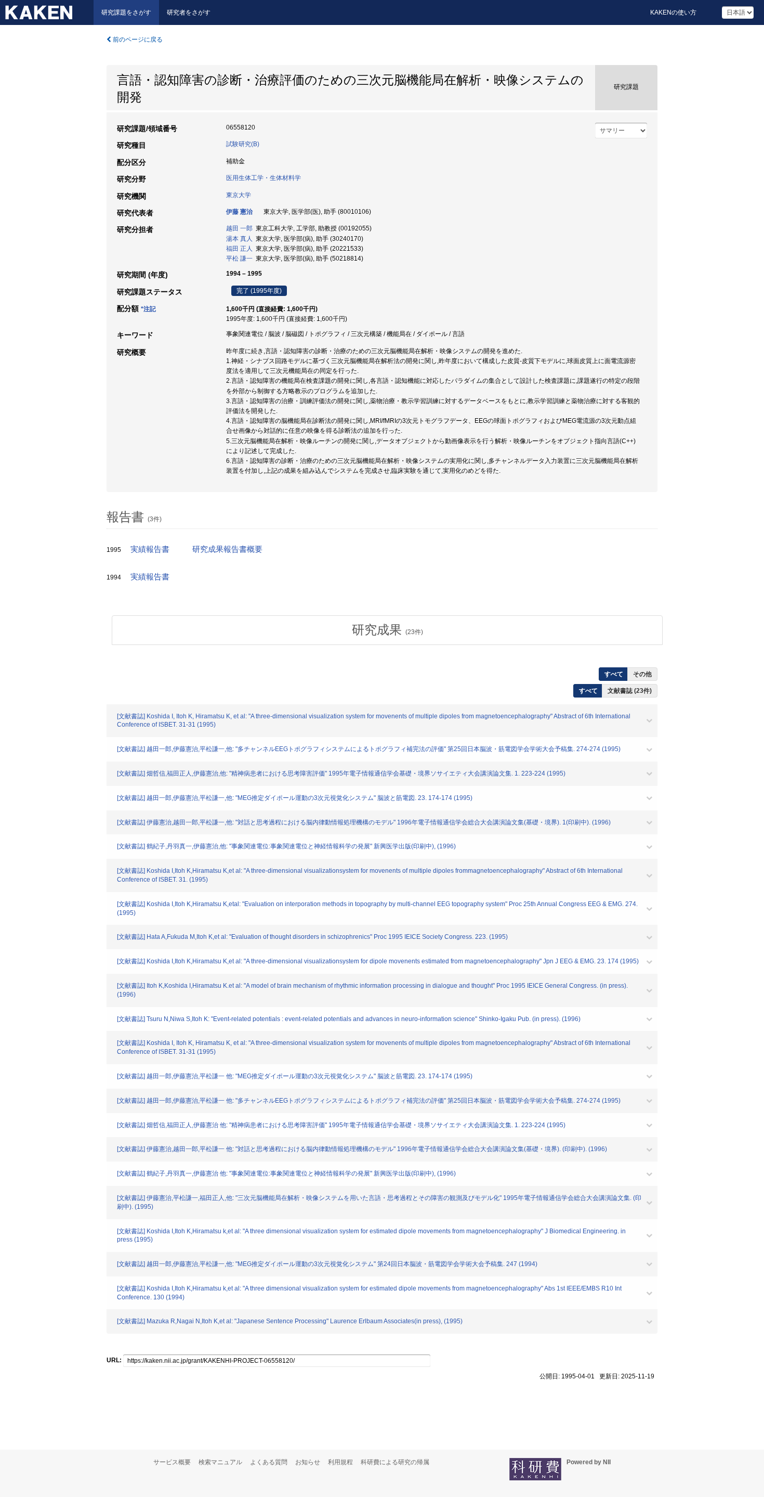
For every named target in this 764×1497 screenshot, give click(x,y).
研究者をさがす (188, 12)
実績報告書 (149, 549)
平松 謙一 (239, 258)
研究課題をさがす (126, 12)
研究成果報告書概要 (227, 549)
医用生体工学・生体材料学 (263, 178)
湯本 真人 (239, 238)
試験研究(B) (242, 144)
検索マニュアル (220, 1462)
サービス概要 (172, 1462)
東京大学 (238, 195)
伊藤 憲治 (239, 211)
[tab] (387, 629)
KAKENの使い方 (673, 12)
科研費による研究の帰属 (395, 1462)
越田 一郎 (239, 228)
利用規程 (340, 1462)
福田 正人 (239, 248)
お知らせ (307, 1462)
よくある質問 (268, 1462)
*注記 (148, 309)
